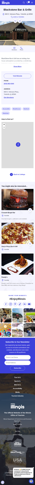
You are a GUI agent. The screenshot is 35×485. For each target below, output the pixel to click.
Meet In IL (17, 385)
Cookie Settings (17, 434)
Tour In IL (17, 377)
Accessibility (17, 388)
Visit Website (17, 76)
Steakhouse (16, 109)
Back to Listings (19, 174)
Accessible (6, 109)
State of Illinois (17, 424)
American (6, 113)
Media (17, 392)
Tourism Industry (17, 396)
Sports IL (17, 381)
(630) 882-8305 (9, 84)
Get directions (9, 97)
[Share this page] (20, 21)
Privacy (17, 428)
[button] (18, 144)
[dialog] (2, 482)
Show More (17, 66)
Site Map (17, 431)
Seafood (26, 109)
